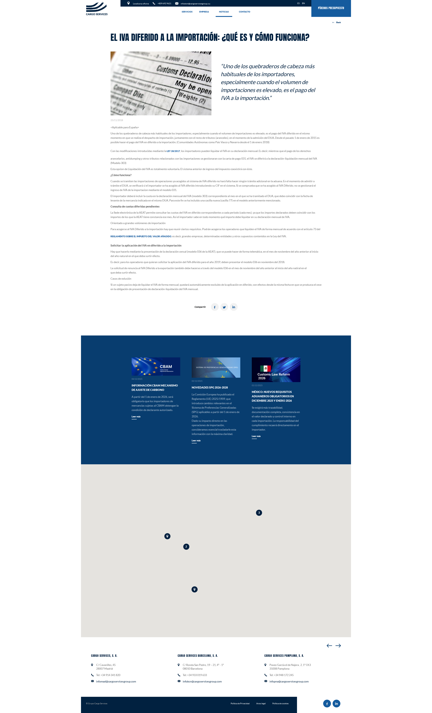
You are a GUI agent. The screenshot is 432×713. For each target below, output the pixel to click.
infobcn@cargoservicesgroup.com (202, 681)
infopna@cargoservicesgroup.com (289, 681)
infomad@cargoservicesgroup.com (116, 681)
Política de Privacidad (240, 703)
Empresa (204, 12)
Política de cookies (280, 703)
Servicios (187, 12)
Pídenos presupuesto (331, 8)
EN (303, 3)
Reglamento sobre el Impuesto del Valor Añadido (141, 236)
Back (338, 22)
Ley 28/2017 (173, 151)
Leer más (136, 416)
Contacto (244, 12)
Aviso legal (261, 703)
